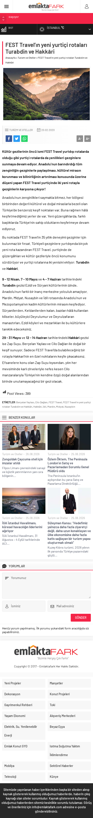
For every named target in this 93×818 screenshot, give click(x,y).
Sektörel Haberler (61, 766)
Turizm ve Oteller (27, 57)
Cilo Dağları (41, 402)
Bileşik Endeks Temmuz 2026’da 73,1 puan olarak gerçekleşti (48, 18)
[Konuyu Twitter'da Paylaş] (16, 138)
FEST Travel (55, 402)
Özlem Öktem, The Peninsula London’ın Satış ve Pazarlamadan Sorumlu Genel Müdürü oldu (68, 465)
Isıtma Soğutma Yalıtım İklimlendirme (65, 750)
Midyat (60, 406)
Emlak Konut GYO (15, 746)
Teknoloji (10, 776)
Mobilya (9, 766)
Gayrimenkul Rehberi (18, 705)
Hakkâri (37, 406)
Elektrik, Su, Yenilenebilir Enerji (20, 731)
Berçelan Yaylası (25, 402)
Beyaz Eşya (57, 726)
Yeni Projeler (12, 683)
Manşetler (56, 683)
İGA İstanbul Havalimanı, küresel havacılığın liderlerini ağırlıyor (22, 527)
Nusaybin (70, 406)
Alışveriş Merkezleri (62, 716)
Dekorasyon (12, 694)
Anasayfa (10, 57)
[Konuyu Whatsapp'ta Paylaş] (24, 138)
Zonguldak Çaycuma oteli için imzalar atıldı (22, 461)
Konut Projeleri (60, 694)
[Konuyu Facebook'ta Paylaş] (9, 138)
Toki (52, 705)
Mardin (51, 406)
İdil (44, 406)
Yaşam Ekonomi (14, 716)
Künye (54, 776)
